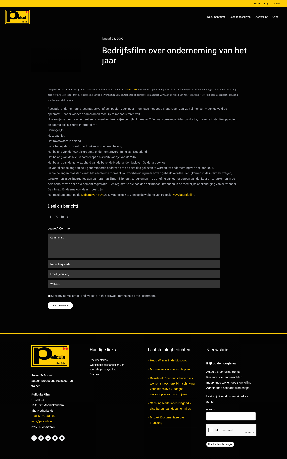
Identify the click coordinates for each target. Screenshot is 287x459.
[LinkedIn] (63, 217)
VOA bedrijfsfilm (183, 195)
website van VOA (92, 195)
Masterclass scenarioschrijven (170, 369)
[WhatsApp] (68, 217)
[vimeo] (62, 438)
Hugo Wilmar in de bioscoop (168, 360)
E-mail (210, 409)
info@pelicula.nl (41, 421)
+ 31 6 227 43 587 (43, 416)
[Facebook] (51, 217)
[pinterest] (48, 438)
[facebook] (34, 438)
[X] (57, 217)
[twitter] (41, 438)
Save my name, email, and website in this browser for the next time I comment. (103, 296)
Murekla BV (131, 89)
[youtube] (55, 438)
